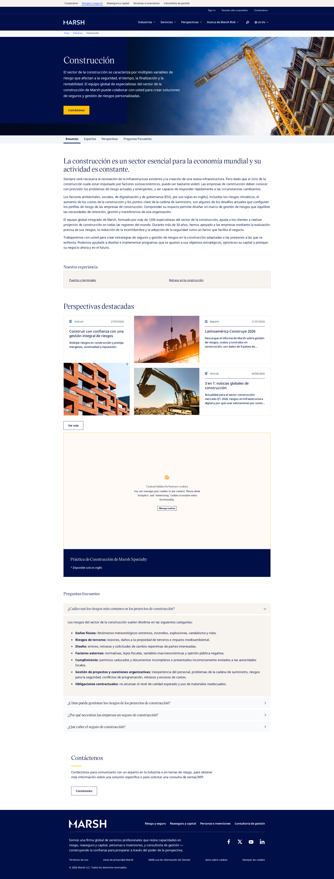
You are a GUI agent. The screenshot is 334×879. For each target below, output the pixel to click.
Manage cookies (167, 508)
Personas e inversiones (146, 3)
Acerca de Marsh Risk (221, 22)
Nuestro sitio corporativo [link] (235, 10)
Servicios (167, 22)
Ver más (73, 425)
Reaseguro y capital (118, 3)
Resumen (72, 139)
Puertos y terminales (82, 280)
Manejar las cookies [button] (253, 859)
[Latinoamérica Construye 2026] (166, 339)
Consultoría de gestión (177, 3)
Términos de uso (78, 859)
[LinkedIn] (262, 842)
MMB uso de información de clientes (169, 859)
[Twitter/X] (240, 842)
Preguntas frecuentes (138, 139)
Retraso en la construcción (186, 280)
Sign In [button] (211, 10)
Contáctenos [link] (261, 10)
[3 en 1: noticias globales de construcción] (166, 391)
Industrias (145, 22)
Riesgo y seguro (155, 823)
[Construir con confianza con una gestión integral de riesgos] (97, 389)
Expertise (90, 139)
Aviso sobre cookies (216, 859)
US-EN (261, 22)
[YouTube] (251, 842)
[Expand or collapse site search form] (247, 22)
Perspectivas (189, 22)
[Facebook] (229, 842)
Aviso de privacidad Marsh (118, 859)
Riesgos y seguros (92, 3)
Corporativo (71, 3)
